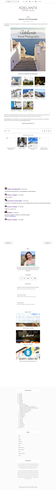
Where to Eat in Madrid (28, 344)
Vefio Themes (34, 487)
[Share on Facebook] (42, 131)
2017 (20, 399)
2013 (20, 427)
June (21, 419)
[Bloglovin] (35, 1)
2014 (20, 403)
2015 (20, 401)
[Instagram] (29, 1)
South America (21, 449)
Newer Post (8, 242)
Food (19, 445)
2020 (20, 395)
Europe (19, 439)
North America (21, 447)
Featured (20, 443)
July (21, 418)
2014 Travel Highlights (24, 405)
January (21, 426)
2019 (20, 396)
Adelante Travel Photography (25, 410)
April (21, 422)
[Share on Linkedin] (49, 131)
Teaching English (21, 453)
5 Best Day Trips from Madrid (28, 328)
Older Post (47, 242)
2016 (20, 400)
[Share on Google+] (51, 131)
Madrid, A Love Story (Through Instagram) (27, 406)
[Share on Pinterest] (46, 131)
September (22, 415)
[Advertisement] (28, 231)
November (22, 413)
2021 (20, 394)
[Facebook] (24, 1)
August (21, 417)
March (21, 423)
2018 (20, 397)
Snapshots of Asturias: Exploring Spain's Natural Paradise (28, 287)
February (21, 424)
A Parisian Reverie (20, 302)
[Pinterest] (32, 1)
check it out (31, 123)
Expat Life (20, 441)
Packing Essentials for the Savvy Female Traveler (29, 408)
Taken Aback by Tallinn (21, 295)
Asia (19, 437)
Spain (19, 451)
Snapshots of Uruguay (24, 411)
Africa (19, 435)
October (21, 414)
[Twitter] (26, 1)
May (21, 420)
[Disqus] (28, 168)
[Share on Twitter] (45, 131)
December (22, 404)
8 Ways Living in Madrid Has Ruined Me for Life (28, 361)
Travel (28, 16)
